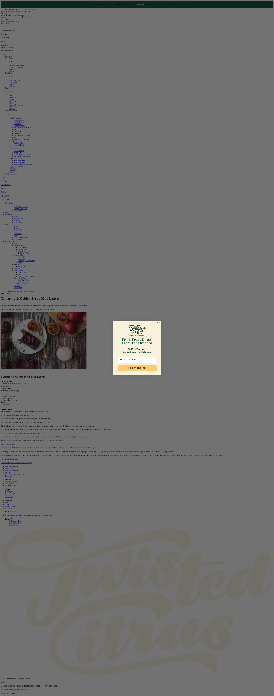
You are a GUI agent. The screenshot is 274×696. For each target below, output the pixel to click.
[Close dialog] (158, 323)
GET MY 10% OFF (137, 368)
